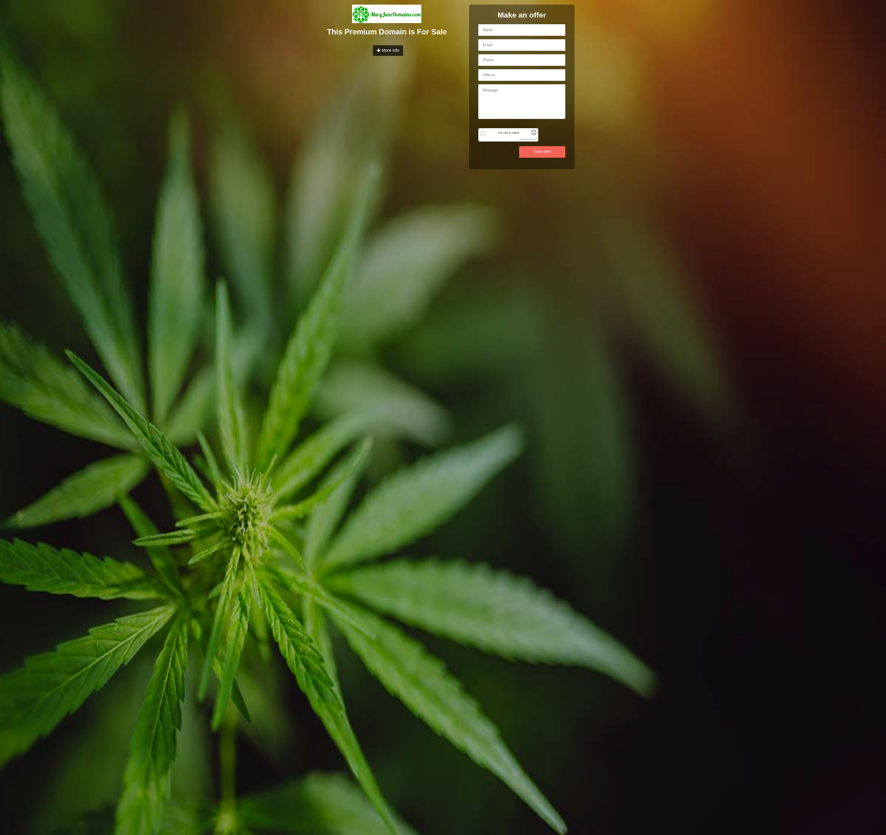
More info (390, 50)
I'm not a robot (508, 132)
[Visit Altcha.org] (533, 134)
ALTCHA (533, 139)
